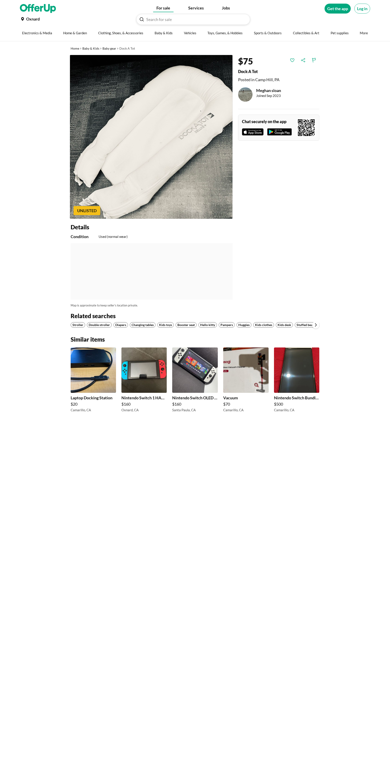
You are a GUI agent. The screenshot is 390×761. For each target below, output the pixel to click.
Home (75, 48)
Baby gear (109, 48)
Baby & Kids (90, 48)
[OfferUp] (38, 8)
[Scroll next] (315, 325)
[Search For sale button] (141, 19)
